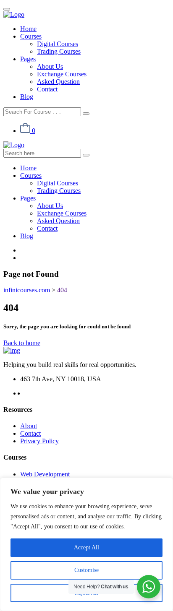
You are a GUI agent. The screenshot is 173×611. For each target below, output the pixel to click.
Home (28, 28)
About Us (50, 66)
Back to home (21, 342)
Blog (26, 96)
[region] (86, 544)
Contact (47, 89)
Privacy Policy (39, 441)
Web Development (45, 474)
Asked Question (58, 81)
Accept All (86, 547)
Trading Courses (59, 51)
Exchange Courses (61, 74)
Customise (86, 570)
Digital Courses (57, 43)
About (28, 425)
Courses (31, 36)
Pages (28, 58)
